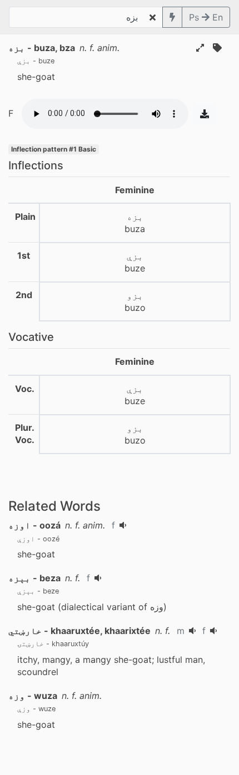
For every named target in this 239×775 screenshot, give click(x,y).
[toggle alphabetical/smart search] (172, 17)
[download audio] (204, 113)
